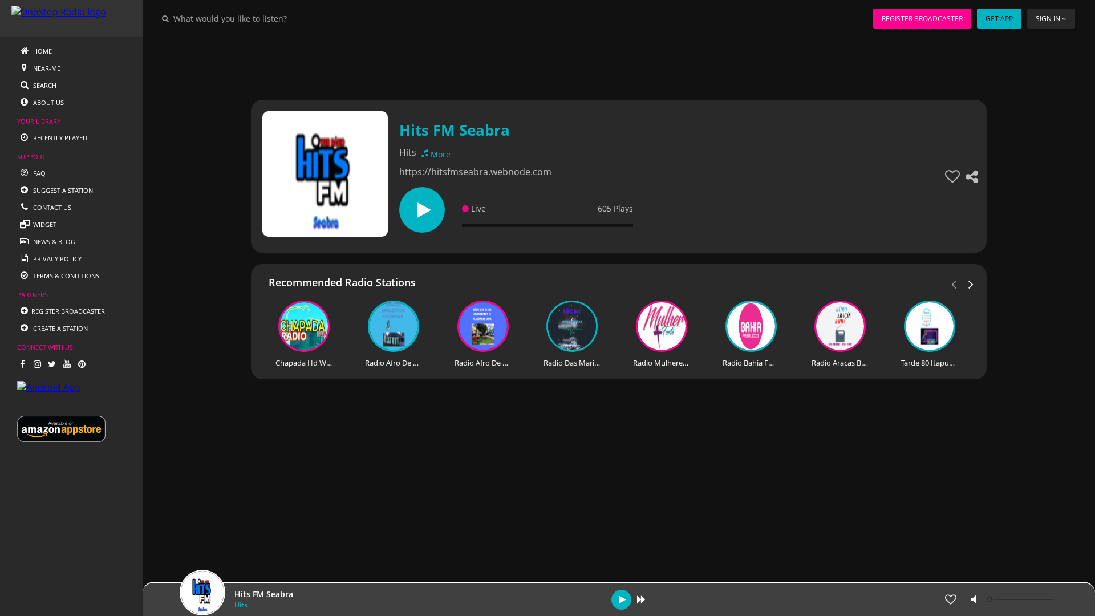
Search (43, 85)
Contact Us (51, 207)
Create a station (59, 328)
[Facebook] (22, 363)
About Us (47, 102)
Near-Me (45, 68)
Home (41, 51)
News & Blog (53, 241)
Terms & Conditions (65, 275)
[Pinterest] (81, 363)
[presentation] (971, 283)
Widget (43, 224)
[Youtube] (66, 363)
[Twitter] (52, 363)
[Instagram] (37, 363)
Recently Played (59, 137)
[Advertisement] (587, 62)
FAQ (38, 173)
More (441, 154)
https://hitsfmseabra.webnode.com (475, 171)
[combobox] (264, 18)
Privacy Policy (56, 258)
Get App (999, 18)
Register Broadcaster (922, 18)
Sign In (1048, 18)
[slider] (1021, 599)
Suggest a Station (62, 190)
